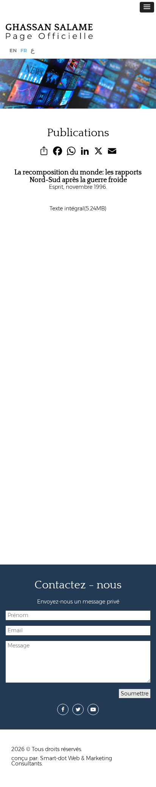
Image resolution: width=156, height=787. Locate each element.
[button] (147, 7)
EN (13, 50)
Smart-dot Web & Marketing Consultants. (61, 761)
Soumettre (134, 693)
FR (23, 50)
